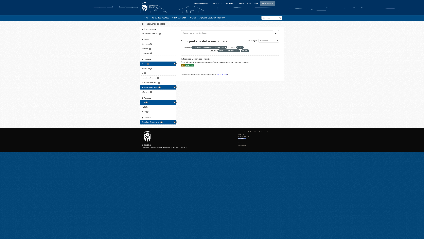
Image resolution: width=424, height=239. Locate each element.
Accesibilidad (242, 145)
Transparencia (216, 3)
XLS (192, 65)
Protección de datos (244, 143)
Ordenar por (252, 41)
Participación (231, 3)
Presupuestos (252, 3)
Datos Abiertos (267, 3)
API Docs (224, 74)
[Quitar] (225, 47)
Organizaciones (179, 18)
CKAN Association (243, 136)
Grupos (193, 18)
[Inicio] (143, 23)
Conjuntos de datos (160, 18)
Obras (241, 3)
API (218, 74)
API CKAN (241, 134)
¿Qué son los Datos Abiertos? (212, 18)
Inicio (146, 18)
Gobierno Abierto (201, 3)
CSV (183, 65)
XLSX (187, 65)
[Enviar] (280, 18)
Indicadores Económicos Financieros (196, 59)
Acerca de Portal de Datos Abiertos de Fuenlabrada (253, 132)
